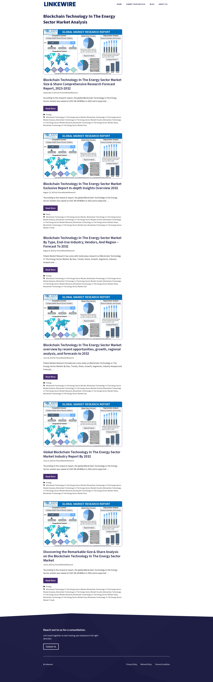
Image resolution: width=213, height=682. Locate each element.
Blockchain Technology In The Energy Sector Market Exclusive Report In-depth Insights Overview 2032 (82, 186)
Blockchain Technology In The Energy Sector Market (66, 117)
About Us (163, 4)
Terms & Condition (162, 664)
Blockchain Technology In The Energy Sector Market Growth (79, 120)
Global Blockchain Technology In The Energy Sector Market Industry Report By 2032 (81, 454)
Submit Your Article (135, 4)
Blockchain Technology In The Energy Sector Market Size (65, 125)
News (48, 214)
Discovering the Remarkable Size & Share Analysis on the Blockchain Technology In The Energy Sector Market (81, 556)
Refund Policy (146, 664)
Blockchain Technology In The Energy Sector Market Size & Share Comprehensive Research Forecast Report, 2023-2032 (82, 84)
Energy (49, 114)
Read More (50, 108)
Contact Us (51, 646)
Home (119, 4)
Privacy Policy (131, 664)
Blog (152, 4)
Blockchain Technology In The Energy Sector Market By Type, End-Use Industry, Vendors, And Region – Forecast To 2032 (82, 242)
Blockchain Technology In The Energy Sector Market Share (95, 122)
